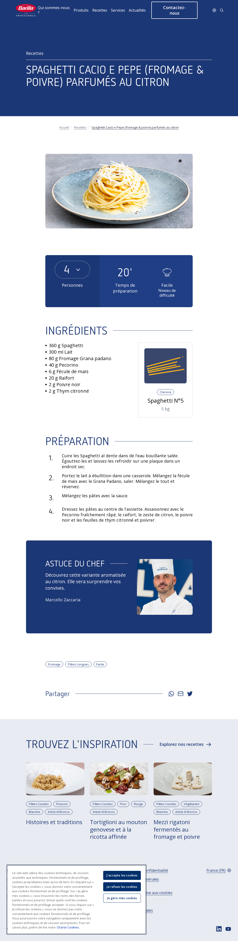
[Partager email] (180, 694)
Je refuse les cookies (122, 887)
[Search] (222, 10)
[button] (174, 10)
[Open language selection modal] (214, 10)
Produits (81, 10)
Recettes (99, 10)
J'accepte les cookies (121, 875)
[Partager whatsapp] (171, 694)
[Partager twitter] (190, 694)
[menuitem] (56, 10)
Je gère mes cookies (122, 898)
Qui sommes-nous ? (54, 10)
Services (118, 10)
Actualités (137, 10)
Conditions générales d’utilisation (140, 882)
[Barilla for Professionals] (26, 10)
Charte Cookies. (68, 927)
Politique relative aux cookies (147, 892)
